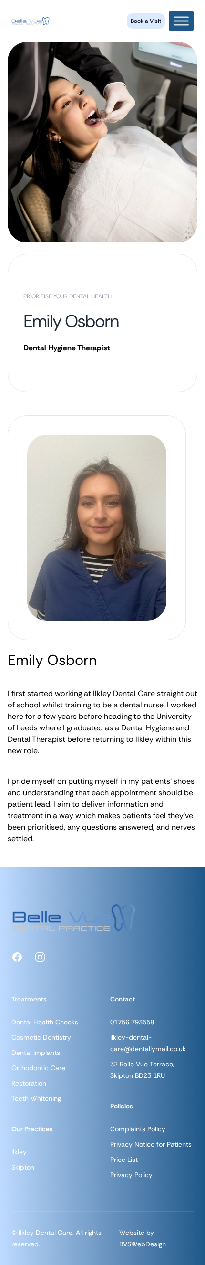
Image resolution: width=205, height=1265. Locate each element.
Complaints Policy (137, 1129)
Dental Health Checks (44, 1022)
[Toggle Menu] (181, 20)
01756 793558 (132, 1022)
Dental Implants (35, 1052)
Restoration (28, 1083)
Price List (124, 1159)
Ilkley (19, 1152)
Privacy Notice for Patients (151, 1144)
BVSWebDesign (142, 1244)
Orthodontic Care (38, 1068)
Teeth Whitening (36, 1098)
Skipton (22, 1167)
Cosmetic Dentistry (41, 1037)
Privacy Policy (131, 1174)
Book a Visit (146, 21)
